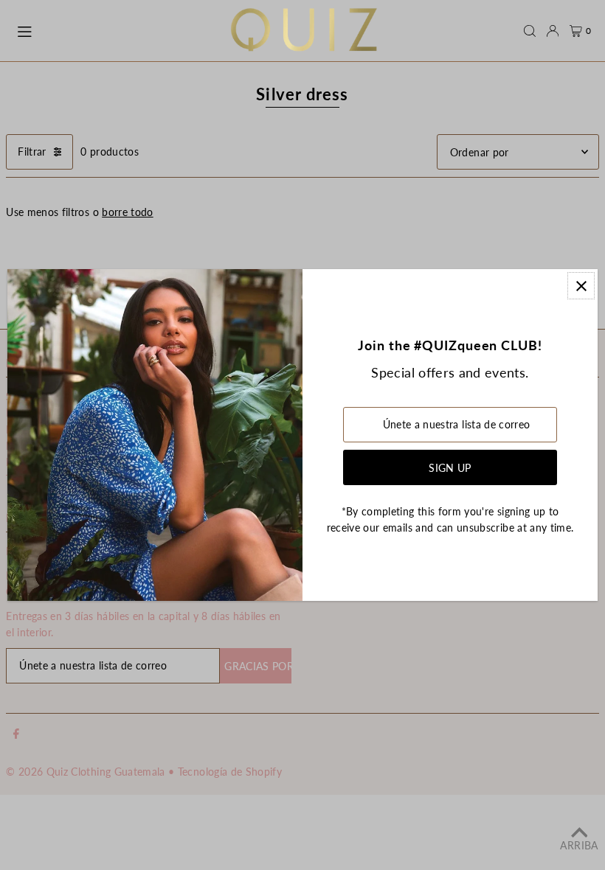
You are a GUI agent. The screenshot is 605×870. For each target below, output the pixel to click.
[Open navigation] (115, 30)
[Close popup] (581, 286)
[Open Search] (530, 31)
